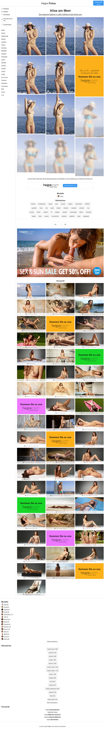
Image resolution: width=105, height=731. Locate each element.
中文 (2, 95)
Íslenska (3, 62)
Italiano (3, 39)
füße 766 (52, 696)
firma (40, 216)
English (3, 68)
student (65, 212)
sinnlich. (81, 208)
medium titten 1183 (52, 671)
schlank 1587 (52, 653)
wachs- (47, 216)
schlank (66, 208)
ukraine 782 (52, 692)
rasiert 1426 (52, 660)
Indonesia (4, 83)
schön (38, 212)
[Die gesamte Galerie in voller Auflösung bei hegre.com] (89, 117)
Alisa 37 (6, 632)
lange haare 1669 (52, 649)
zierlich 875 (52, 685)
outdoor (45, 212)
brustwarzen (41, 204)
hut (88, 208)
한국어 (3, 92)
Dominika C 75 (8, 614)
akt (46, 208)
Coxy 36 (6, 636)
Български (4, 86)
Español (3, 54)
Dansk (3, 33)
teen (56, 204)
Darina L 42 (7, 627)
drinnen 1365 (52, 663)
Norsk (3, 30)
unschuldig (73, 212)
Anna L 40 (7, 629)
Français (3, 80)
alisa (79, 216)
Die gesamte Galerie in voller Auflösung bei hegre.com (60, 14)
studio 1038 (52, 674)
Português (4, 57)
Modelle (5, 11)
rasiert (50, 204)
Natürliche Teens (52, 712)
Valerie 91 (7, 609)
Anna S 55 (7, 619)
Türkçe (3, 45)
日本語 (3, 71)
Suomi (3, 60)
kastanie (71, 216)
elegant (57, 212)
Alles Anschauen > (52, 641)
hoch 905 (52, 681)
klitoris (59, 208)
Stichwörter (6, 14)
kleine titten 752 (52, 699)
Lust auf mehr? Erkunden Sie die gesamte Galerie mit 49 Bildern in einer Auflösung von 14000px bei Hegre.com (60, 179)
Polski (3, 74)
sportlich (34, 208)
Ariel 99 (6, 604)
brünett (33, 204)
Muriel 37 (6, 634)
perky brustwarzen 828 (52, 689)
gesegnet (86, 216)
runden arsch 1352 (52, 667)
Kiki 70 (6, 617)
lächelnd (88, 212)
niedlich (87, 204)
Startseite (6, 8)
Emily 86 (6, 612)
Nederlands (4, 36)
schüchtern (78, 204)
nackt (52, 208)
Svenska (3, 48)
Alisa (61, 196)
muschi (63, 204)
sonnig (32, 212)
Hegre (48, 3)
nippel (34, 216)
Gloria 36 (6, 639)
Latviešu (3, 42)
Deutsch (4, 51)
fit (51, 212)
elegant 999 (52, 678)
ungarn (70, 204)
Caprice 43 (7, 624)
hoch (41, 208)
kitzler (81, 212)
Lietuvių (3, 65)
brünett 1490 (52, 656)
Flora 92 (6, 607)
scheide (64, 216)
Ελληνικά (4, 77)
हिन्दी (2, 89)
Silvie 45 (6, 622)
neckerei (73, 208)
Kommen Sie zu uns (98, 3)
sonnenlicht (55, 216)
